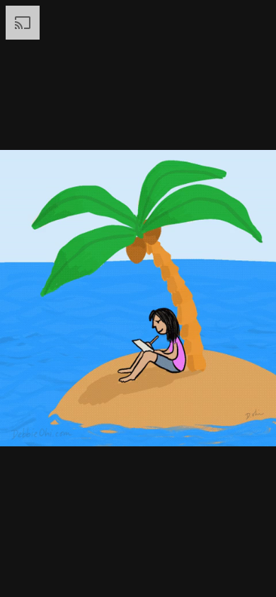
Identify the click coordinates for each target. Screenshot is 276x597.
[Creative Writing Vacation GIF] (138, 298)
